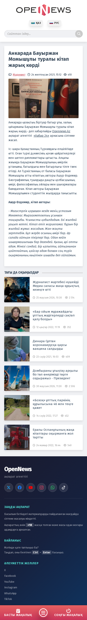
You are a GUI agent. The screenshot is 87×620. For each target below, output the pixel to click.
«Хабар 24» (41, 136)
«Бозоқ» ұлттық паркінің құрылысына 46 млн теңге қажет (53, 404)
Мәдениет (19, 74)
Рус (56, 22)
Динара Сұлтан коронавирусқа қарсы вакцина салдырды (50, 345)
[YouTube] (30, 487)
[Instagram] (41, 487)
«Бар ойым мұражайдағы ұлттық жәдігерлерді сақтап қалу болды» (54, 315)
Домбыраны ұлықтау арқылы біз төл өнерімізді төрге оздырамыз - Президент (55, 374)
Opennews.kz (61, 131)
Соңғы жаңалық (68, 615)
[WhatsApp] (52, 487)
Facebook (10, 575)
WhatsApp (10, 593)
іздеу (79, 34)
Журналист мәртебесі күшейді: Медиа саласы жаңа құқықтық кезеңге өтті (56, 286)
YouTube (9, 581)
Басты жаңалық (18, 615)
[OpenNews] (43, 10)
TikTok (8, 599)
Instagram (10, 587)
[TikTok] (63, 487)
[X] (8, 487)
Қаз (38, 22)
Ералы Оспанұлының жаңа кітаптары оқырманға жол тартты (53, 433)
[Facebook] (19, 487)
